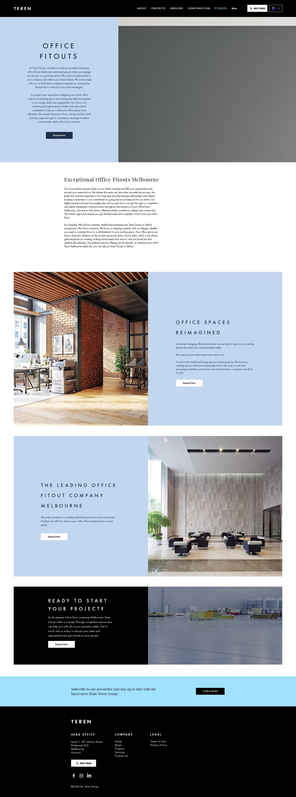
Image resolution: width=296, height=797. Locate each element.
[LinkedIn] (89, 775)
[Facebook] (73, 775)
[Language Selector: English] (276, 8)
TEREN (23, 8)
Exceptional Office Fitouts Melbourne (111, 179)
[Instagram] (81, 775)
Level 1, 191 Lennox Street (87, 742)
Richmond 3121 (80, 745)
